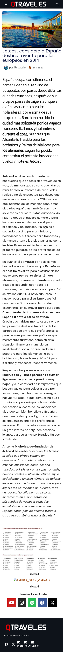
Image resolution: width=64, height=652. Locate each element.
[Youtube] (11, 602)
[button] (6, 4)
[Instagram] (22, 602)
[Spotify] (32, 602)
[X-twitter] (52, 602)
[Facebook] (42, 602)
